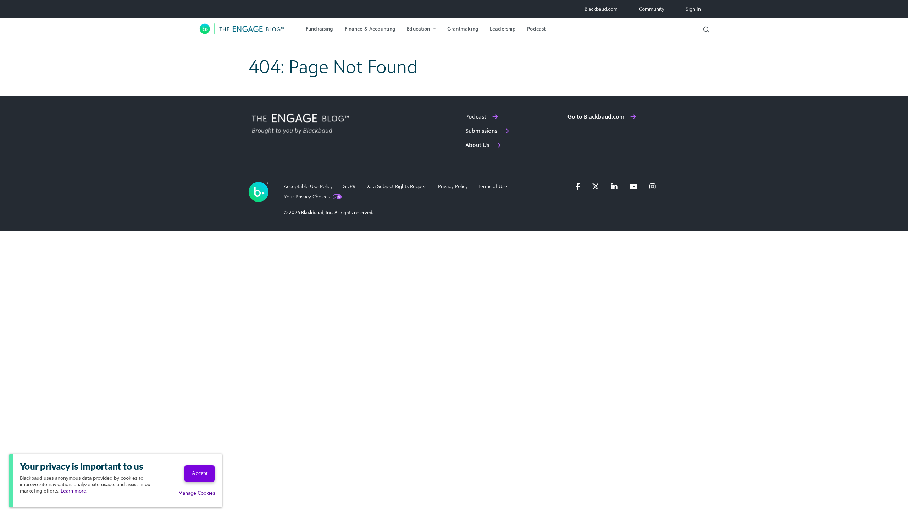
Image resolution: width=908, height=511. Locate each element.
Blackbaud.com (601, 9)
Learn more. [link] (74, 491)
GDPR (349, 186)
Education (418, 29)
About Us (477, 144)
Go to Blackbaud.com (596, 116)
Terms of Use (492, 186)
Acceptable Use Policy (308, 186)
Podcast (536, 29)
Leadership (503, 29)
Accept (199, 473)
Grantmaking (462, 29)
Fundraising (319, 29)
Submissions (481, 130)
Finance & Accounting (370, 29)
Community (651, 9)
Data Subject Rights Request (396, 186)
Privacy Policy (453, 186)
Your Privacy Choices (307, 196)
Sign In (693, 9)
